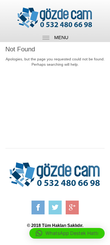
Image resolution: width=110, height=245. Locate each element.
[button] (67, 233)
